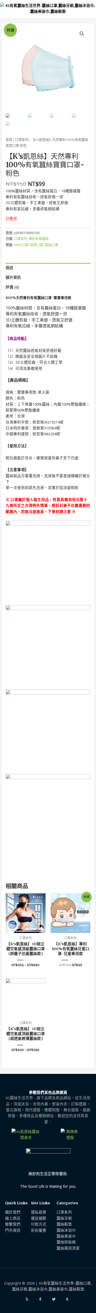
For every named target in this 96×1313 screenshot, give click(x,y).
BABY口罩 (21, 244)
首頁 (9, 139)
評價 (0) (12, 287)
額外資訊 (13, 277)
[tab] (48, 268)
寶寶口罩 (36, 244)
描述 (9, 267)
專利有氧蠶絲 (39, 238)
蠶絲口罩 (51, 244)
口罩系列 (21, 139)
